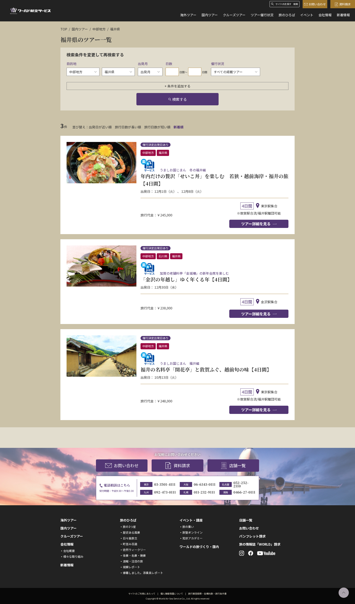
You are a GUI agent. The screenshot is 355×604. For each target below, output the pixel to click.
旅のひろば (287, 14)
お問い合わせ (317, 4)
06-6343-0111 (205, 484)
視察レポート (131, 567)
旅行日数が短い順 (157, 126)
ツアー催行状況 (262, 14)
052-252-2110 (241, 484)
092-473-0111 (165, 492)
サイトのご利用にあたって (141, 593)
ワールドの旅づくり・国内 (199, 546)
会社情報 (325, 14)
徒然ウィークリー (134, 550)
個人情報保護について (171, 593)
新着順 (178, 126)
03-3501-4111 (164, 484)
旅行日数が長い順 (128, 126)
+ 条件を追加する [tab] (177, 86)
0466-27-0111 (244, 492)
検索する (179, 99)
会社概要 (69, 551)
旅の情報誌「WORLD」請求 (259, 544)
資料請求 (345, 4)
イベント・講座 (191, 520)
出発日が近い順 (100, 126)
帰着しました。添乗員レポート (143, 573)
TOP (63, 29)
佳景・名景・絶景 (134, 555)
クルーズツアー (234, 14)
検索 (295, 4)
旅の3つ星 (129, 527)
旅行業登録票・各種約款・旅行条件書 (207, 593)
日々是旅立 (130, 538)
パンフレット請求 (252, 536)
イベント (306, 14)
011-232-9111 (204, 492)
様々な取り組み (73, 556)
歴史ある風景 (131, 532)
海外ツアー (188, 14)
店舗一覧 (237, 465)
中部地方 (99, 29)
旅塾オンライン (192, 532)
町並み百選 (130, 544)
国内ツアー (210, 14)
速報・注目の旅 (133, 561)
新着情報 (343, 14)
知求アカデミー (192, 538)
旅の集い (188, 527)
